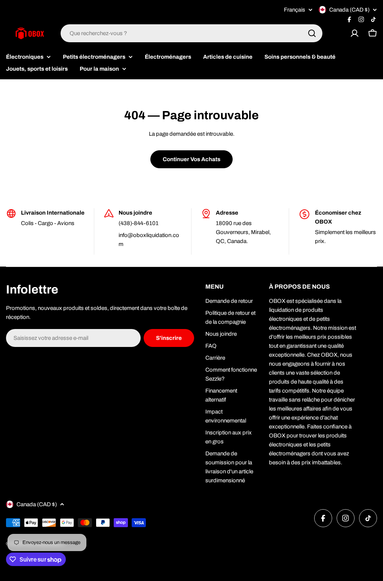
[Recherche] (311, 33)
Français (294, 10)
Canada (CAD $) (349, 10)
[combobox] (191, 33)
